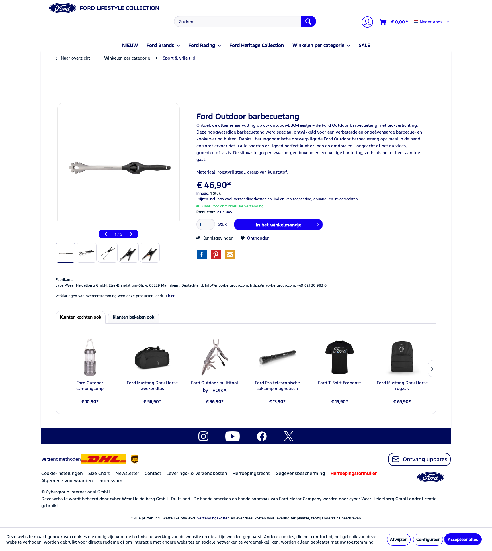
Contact (153, 473)
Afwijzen (398, 539)
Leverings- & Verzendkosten (197, 473)
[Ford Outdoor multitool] (215, 357)
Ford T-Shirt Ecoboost (339, 382)
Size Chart (99, 473)
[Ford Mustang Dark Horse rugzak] (402, 357)
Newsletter (127, 473)
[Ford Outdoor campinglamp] (90, 357)
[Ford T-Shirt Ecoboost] (339, 357)
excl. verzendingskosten (245, 199)
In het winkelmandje (278, 225)
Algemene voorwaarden (67, 481)
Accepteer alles (463, 539)
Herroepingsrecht (251, 473)
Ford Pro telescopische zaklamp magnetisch (277, 385)
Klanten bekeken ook (133, 317)
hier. (171, 296)
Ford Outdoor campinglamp (90, 385)
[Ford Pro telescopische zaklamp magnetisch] (277, 357)
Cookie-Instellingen (62, 473)
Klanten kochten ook (80, 317)
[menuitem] (244, 21)
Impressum (110, 481)
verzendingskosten (213, 518)
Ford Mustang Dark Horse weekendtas (152, 385)
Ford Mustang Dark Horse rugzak (402, 385)
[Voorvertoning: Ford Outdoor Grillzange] (65, 253)
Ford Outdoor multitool (214, 382)
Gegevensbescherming (300, 473)
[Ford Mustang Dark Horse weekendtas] (152, 357)
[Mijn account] (365, 23)
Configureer (428, 539)
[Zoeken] (308, 21)
